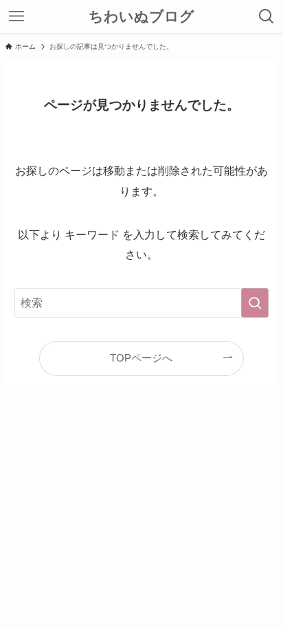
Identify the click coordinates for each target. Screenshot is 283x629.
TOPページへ (141, 358)
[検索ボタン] (266, 16)
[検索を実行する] (255, 303)
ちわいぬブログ (141, 17)
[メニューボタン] (16, 16)
